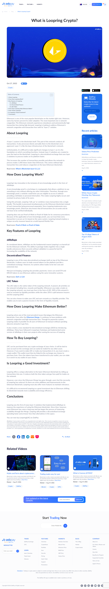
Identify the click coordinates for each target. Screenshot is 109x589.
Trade (21, 4)
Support (43, 562)
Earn (42, 550)
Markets (39, 4)
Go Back (67, 436)
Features (30, 4)
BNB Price (61, 550)
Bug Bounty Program (98, 555)
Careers (94, 549)
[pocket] (37, 436)
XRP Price (61, 553)
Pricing (43, 556)
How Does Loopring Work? (16, 99)
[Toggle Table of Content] (50, 95)
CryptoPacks (44, 544)
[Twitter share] (14, 437)
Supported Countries (98, 558)
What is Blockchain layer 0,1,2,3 (28, 169)
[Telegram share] (27, 437)
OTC (25, 544)
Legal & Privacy (96, 563)
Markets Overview (63, 541)
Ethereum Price (62, 547)
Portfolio (43, 547)
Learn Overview (28, 553)
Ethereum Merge (33, 317)
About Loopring (13, 97)
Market (77, 544)
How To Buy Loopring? (15, 110)
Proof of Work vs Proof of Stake (28, 225)
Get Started (97, 4)
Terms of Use (96, 560)
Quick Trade (44, 559)
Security (43, 553)
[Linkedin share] (23, 436)
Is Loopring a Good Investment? (17, 112)
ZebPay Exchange (28, 541)
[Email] (32, 436)
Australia (85, 4)
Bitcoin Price (61, 544)
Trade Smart (27, 556)
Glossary (26, 559)
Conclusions (12, 114)
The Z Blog (78, 541)
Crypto (10, 87)
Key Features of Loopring (15, 101)
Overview (43, 541)
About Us (95, 541)
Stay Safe (95, 552)
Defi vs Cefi (20, 277)
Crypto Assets (79, 547)
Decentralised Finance (17, 104)
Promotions (44, 564)
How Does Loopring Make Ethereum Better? (20, 108)
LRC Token (14, 106)
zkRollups (14, 103)
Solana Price (61, 556)
